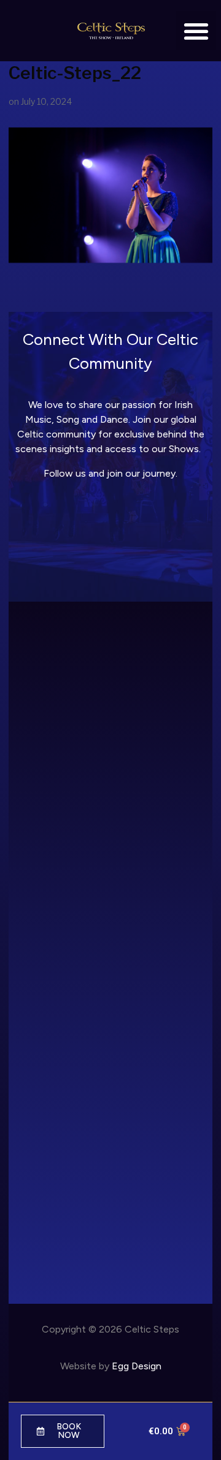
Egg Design (136, 1366)
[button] (196, 31)
